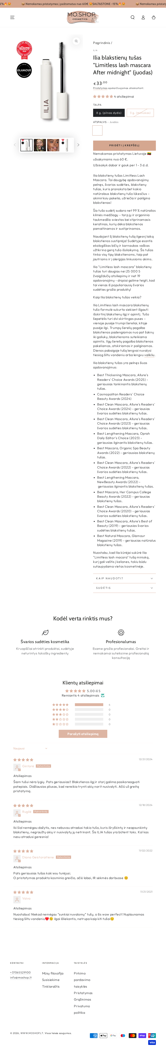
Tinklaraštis (51, 986)
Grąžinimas (82, 999)
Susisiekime (51, 980)
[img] (23, 760)
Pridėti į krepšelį (124, 145)
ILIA (95, 50)
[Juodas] (97, 130)
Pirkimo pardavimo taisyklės (82, 979)
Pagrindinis (101, 43)
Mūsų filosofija (53, 973)
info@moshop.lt (21, 977)
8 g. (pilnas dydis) (108, 113)
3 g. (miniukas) (140, 113)
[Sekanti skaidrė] (78, 145)
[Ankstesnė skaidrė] (14, 145)
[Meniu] (12, 17)
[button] (132, 17)
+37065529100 (20, 972)
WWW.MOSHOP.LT (31, 1033)
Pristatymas (100, 88)
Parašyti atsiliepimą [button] (83, 734)
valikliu (149, 355)
